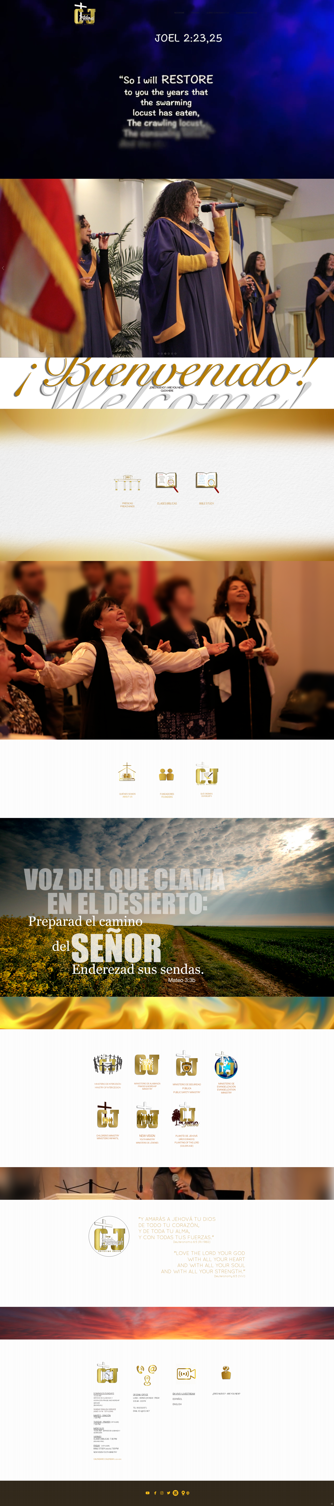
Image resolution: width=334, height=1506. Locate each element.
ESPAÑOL (177, 1399)
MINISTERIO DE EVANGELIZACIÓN (226, 1085)
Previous (3, 268)
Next (331, 268)
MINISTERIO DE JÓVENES (147, 1143)
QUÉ (207, 794)
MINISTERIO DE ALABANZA (147, 1083)
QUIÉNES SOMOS (127, 794)
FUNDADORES (167, 794)
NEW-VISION (147, 1136)
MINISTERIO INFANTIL (108, 1138)
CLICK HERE (167, 391)
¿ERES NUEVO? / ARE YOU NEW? (167, 387)
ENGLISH (177, 1404)
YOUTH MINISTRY (147, 1139)
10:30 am (97, 1396)
